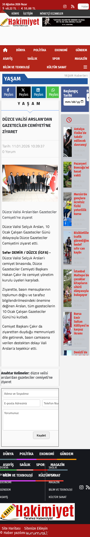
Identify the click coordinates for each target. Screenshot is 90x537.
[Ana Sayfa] (5, 50)
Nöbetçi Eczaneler (51, 13)
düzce (34, 373)
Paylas (8, 94)
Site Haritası (11, 528)
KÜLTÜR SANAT (56, 67)
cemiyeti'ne (44, 377)
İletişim (28, 13)
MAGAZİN (81, 59)
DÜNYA (20, 50)
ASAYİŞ (7, 59)
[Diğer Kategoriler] (85, 67)
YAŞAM (30, 103)
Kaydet (41, 435)
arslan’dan (9, 377)
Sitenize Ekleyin (36, 528)
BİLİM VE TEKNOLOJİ (16, 67)
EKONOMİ (61, 50)
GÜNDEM (81, 50)
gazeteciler (26, 377)
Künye (15, 13)
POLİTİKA (39, 50)
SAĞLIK (32, 59)
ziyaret (6, 382)
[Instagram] (64, 6)
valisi (44, 373)
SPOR (56, 59)
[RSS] (72, 6)
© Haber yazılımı (13, 533)
